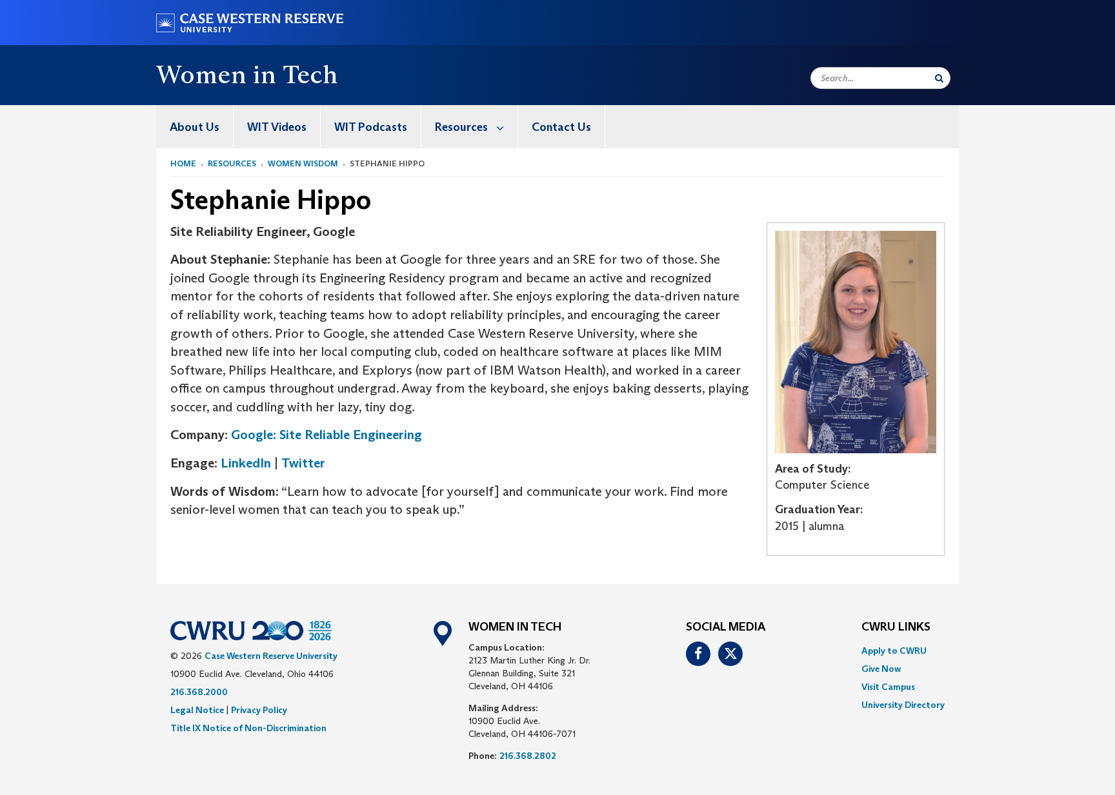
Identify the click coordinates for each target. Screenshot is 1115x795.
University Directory (903, 705)
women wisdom (303, 163)
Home (183, 163)
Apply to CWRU (894, 650)
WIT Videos (276, 127)
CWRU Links (895, 627)
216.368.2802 (527, 755)
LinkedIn (246, 463)
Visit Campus (888, 686)
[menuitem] (195, 126)
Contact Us (561, 127)
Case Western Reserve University (271, 656)
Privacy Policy (259, 710)
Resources (461, 127)
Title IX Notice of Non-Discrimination (248, 728)
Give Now (881, 668)
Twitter (304, 463)
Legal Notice (197, 710)
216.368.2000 (199, 692)
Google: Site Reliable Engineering (326, 434)
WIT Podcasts (370, 127)
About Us (194, 127)
